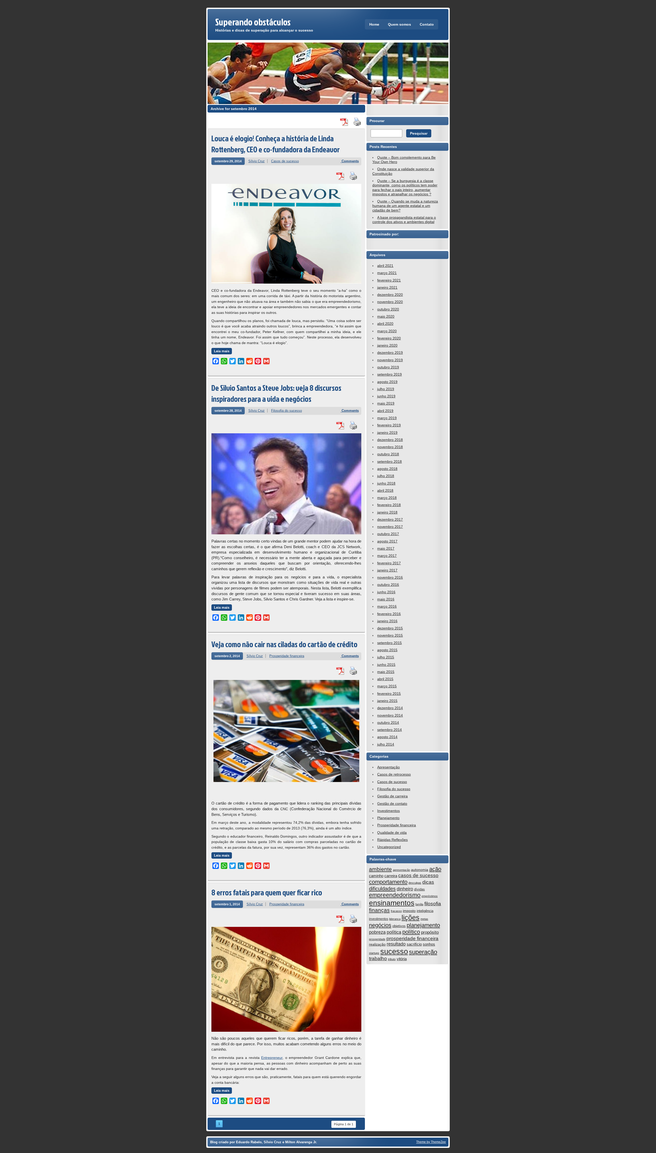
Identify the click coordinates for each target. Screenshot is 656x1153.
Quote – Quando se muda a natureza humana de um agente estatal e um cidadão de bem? (405, 205)
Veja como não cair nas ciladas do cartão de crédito (284, 644)
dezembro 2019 (390, 352)
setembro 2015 (389, 643)
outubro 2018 (388, 454)
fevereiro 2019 (389, 425)
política (394, 932)
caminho (376, 876)
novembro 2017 (390, 527)
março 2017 (387, 556)
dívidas (419, 889)
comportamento (388, 882)
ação (435, 869)
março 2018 (387, 498)
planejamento (423, 925)
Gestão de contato (392, 803)
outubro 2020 (388, 309)
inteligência (425, 911)
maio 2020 (385, 316)
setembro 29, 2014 (228, 161)
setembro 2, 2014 (227, 656)
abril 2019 (385, 411)
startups (374, 953)
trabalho (378, 958)
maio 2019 (385, 403)
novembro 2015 (390, 635)
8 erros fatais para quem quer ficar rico (266, 892)
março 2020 (387, 331)
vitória (402, 959)
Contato (427, 24)
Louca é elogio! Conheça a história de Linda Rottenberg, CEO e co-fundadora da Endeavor (275, 144)
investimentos (378, 919)
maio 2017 (385, 548)
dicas (428, 882)
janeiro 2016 (387, 621)
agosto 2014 (387, 737)
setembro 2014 (389, 730)
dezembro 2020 (390, 295)
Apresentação (388, 767)
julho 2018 (385, 476)
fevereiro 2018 (389, 505)
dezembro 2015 (390, 628)
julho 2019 (385, 389)
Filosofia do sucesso (286, 411)
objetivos (399, 926)
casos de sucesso (418, 875)
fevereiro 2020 (389, 338)
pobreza (377, 932)
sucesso (394, 951)
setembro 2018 (389, 461)
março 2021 (387, 273)
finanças (379, 910)
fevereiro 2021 (389, 280)
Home (374, 24)
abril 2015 (385, 679)
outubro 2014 (388, 722)
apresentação (401, 869)
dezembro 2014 (390, 708)
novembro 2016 (390, 577)
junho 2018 (386, 483)
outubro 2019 (388, 367)
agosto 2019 (387, 382)
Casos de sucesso (285, 161)
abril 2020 (385, 324)
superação (423, 951)
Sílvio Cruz (256, 161)
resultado (396, 944)
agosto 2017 (387, 541)
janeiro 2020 (387, 345)
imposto (409, 911)
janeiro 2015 (387, 701)
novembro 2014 (390, 715)
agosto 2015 (387, 650)
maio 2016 (385, 599)
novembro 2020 (390, 302)
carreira (390, 876)
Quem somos (399, 24)
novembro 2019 (390, 360)
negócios (380, 925)
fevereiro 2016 (389, 614)
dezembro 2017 (390, 519)
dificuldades (382, 888)
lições (410, 917)
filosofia (432, 903)
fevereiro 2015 (389, 693)
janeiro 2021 (387, 287)
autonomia (419, 870)
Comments (350, 161)
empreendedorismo (395, 895)
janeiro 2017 (387, 570)
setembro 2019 (389, 374)
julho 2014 (385, 744)
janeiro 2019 (387, 432)
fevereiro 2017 (389, 563)
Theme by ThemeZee (431, 1142)
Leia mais (221, 351)
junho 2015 (386, 665)
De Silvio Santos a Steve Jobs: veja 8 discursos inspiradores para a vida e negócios (276, 393)
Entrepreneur (271, 1058)
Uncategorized (389, 847)
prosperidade (377, 939)
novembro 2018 (390, 447)
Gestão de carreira (392, 796)
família (419, 904)
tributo (392, 959)
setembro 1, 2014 (227, 904)
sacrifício (414, 944)
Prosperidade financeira (286, 656)
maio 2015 (385, 672)
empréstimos (430, 896)
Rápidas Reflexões (392, 840)
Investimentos (388, 811)
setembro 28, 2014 (228, 410)
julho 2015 (385, 657)
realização (377, 944)
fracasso (396, 911)
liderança (395, 918)
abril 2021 (385, 266)
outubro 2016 (388, 585)
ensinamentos (391, 903)
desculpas (414, 882)
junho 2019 (386, 396)
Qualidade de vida (392, 832)
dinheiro (405, 888)
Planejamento (388, 818)
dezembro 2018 (390, 440)
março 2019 (387, 418)
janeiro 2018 (387, 512)
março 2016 (387, 606)
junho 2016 (386, 592)
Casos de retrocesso (394, 774)
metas (424, 918)
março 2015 (387, 686)
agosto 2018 (387, 469)
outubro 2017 (388, 534)
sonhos (429, 944)
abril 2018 (385, 490)
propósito (430, 932)
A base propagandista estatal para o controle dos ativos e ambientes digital (404, 219)
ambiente (380, 869)
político (411, 932)
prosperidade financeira (412, 938)
